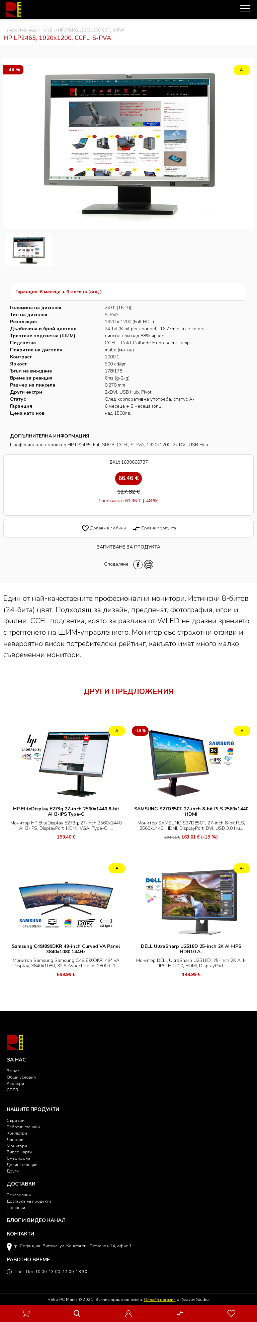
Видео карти (19, 1152)
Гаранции (16, 1207)
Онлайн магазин (160, 1299)
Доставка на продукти (29, 1201)
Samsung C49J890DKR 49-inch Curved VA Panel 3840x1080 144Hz (66, 949)
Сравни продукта (154, 528)
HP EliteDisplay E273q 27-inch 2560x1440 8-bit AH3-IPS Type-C (66, 811)
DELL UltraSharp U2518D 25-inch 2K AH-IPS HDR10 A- (191, 949)
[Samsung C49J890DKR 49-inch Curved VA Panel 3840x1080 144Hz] (65, 901)
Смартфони (18, 1158)
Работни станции (23, 1127)
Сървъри (15, 1120)
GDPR (12, 1090)
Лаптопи (15, 1139)
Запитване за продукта (128, 547)
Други (13, 1171)
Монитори (28, 30)
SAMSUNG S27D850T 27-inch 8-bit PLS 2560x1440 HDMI (191, 811)
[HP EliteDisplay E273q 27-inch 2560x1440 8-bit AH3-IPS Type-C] (65, 763)
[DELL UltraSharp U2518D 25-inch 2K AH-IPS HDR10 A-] (191, 901)
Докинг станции (22, 1164)
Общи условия (21, 1077)
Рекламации (19, 1195)
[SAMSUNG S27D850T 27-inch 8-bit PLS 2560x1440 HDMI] (191, 763)
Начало (10, 30)
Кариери (15, 1083)
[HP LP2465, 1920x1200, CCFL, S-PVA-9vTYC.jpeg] (28, 250)
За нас (13, 1071)
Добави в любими (103, 528)
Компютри (17, 1133)
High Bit (47, 30)
